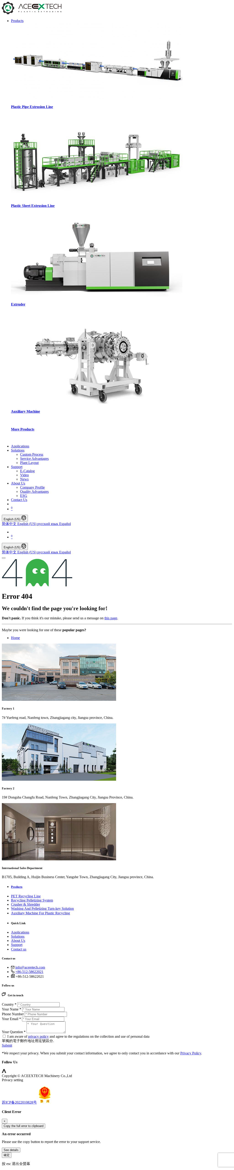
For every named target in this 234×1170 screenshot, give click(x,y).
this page (110, 618)
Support (16, 945)
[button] (4, 1072)
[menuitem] (20, 446)
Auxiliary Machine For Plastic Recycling (40, 913)
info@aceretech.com (30, 967)
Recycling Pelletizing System (32, 900)
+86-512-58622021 (29, 972)
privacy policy (38, 1036)
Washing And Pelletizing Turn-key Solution (42, 908)
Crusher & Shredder (25, 904)
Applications (20, 932)
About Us (18, 940)
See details (11, 1150)
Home (15, 638)
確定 (7, 1155)
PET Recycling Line (26, 896)
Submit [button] (7, 1045)
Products (16, 886)
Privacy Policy (190, 1053)
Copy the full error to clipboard (23, 1126)
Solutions (17, 936)
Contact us (18, 949)
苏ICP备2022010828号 (19, 1102)
